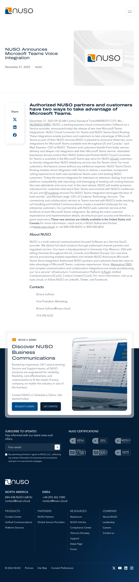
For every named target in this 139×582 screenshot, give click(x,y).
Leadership (109, 522)
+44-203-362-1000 (53, 497)
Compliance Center (80, 527)
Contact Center (13, 516)
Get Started (51, 406)
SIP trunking (51, 193)
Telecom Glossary (80, 533)
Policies (29, 567)
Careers (107, 527)
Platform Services (14, 527)
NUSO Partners (46, 516)
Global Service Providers (51, 522)
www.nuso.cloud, (44, 226)
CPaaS (106, 272)
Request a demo (24, 406)
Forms (73, 549)
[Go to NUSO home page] (19, 11)
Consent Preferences (62, 567)
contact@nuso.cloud (17, 501)
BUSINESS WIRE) (40, 124)
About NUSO (110, 516)
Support (74, 538)
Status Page (76, 543)
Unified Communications (18, 522)
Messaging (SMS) (121, 264)
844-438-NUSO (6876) (18, 497)
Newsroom (76, 516)
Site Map (42, 567)
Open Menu (130, 12)
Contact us (108, 533)
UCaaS (114, 158)
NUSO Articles (78, 522)
